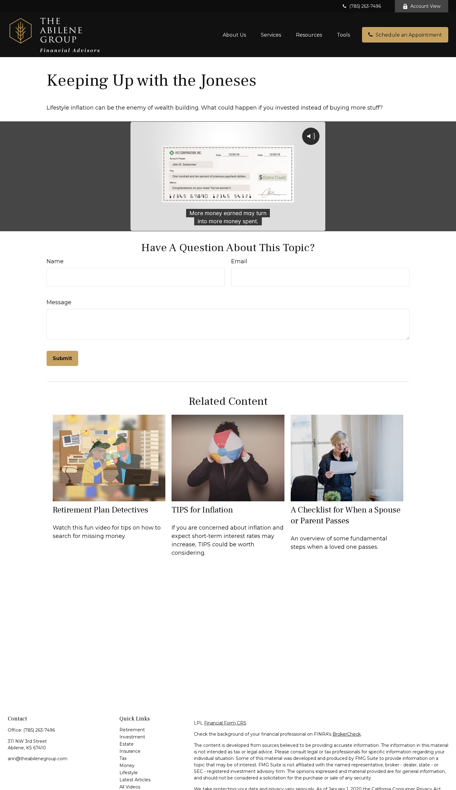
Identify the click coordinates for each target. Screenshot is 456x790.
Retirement (132, 730)
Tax (123, 758)
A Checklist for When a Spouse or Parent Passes (345, 515)
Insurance (130, 751)
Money (127, 765)
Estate (126, 744)
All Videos (129, 787)
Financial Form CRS (225, 723)
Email (239, 261)
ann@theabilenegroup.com (37, 758)
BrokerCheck (347, 734)
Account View (425, 6)
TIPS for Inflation (202, 509)
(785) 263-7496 (365, 6)
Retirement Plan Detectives (100, 509)
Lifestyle (128, 772)
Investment (132, 737)
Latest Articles (134, 780)
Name (55, 261)
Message (59, 302)
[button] (234, 35)
